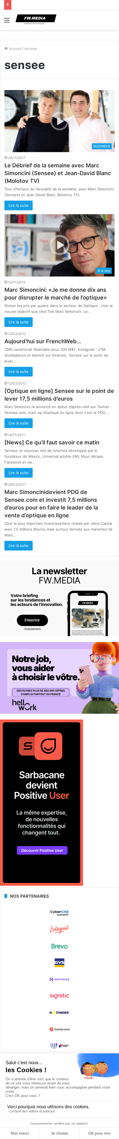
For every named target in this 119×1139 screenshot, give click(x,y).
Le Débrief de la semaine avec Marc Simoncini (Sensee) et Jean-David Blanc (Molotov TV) (57, 173)
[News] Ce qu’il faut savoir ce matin (51, 442)
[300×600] (41, 884)
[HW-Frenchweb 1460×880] (59, 712)
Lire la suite (19, 205)
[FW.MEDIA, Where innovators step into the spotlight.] (36, 20)
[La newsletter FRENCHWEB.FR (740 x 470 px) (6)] (59, 635)
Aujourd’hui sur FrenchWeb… (42, 341)
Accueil (14, 48)
